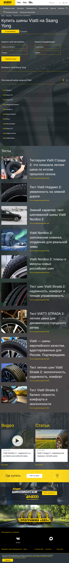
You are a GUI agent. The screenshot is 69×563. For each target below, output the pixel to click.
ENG (66, 3)
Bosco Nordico (9, 114)
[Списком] (63, 80)
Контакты (61, 8)
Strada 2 (7, 90)
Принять (8, 560)
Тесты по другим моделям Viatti (39, 178)
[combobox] (14, 47)
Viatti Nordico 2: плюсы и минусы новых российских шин (48, 263)
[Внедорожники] (24, 2)
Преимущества (31, 8)
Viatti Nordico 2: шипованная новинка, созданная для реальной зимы (48, 239)
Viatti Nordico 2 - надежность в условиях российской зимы (17, 454)
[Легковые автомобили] (18, 2)
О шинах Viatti (43, 8)
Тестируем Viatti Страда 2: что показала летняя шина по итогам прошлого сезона (48, 167)
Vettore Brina (9, 138)
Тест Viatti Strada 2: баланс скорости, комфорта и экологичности (44, 396)
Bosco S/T (8, 128)
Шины (25, 549)
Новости (53, 8)
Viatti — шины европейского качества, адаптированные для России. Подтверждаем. (47, 347)
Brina (6, 119)
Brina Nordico (9, 124)
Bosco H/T (8, 100)
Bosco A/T (8, 95)
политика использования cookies (36, 556)
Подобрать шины (9, 8)
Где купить (20, 8)
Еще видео (4, 465)
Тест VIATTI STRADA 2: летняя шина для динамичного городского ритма (48, 320)
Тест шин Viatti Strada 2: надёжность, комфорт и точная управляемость (47, 291)
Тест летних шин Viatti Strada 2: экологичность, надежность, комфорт (48, 372)
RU (63, 3)
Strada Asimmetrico (11, 104)
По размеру (23, 31)
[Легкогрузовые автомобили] (30, 2)
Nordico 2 (7, 109)
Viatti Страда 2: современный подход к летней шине (50, 454)
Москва (52, 3)
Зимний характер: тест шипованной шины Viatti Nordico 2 (48, 214)
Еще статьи (39, 465)
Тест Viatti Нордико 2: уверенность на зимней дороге (47, 191)
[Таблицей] (67, 80)
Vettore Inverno (9, 133)
